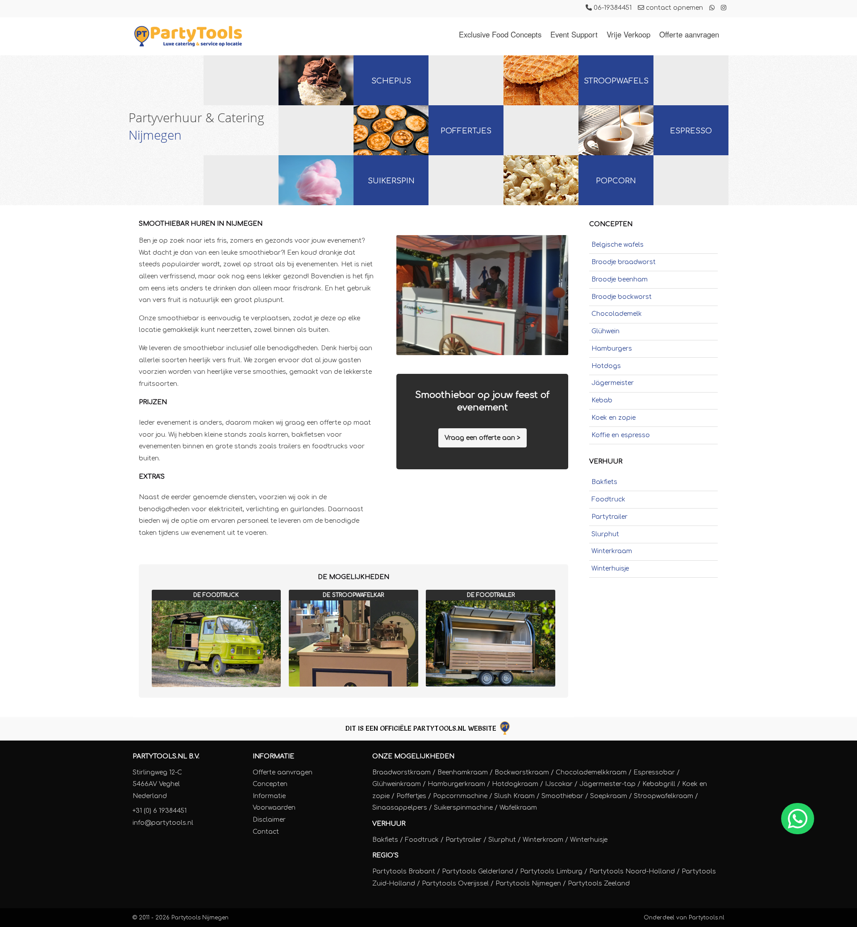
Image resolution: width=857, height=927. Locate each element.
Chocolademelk (616, 313)
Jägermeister (612, 383)
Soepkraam (608, 796)
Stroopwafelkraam (663, 796)
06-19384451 (612, 7)
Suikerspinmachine (463, 807)
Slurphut (605, 534)
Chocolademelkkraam (591, 772)
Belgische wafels (617, 244)
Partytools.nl (706, 918)
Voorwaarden (274, 807)
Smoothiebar (562, 796)
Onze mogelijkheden (413, 756)
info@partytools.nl (163, 822)
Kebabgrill (658, 784)
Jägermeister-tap (607, 784)
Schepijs (391, 81)
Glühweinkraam (396, 784)
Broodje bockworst (621, 297)
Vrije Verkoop (628, 34)
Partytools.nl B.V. (166, 756)
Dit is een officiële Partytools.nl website (421, 728)
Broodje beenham (619, 279)
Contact (266, 831)
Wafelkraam (518, 807)
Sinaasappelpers (399, 807)
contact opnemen (673, 7)
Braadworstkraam (401, 772)
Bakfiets (604, 482)
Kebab (601, 400)
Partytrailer (609, 516)
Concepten (270, 784)
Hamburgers (611, 348)
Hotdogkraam (515, 784)
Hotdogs (606, 366)
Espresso (691, 131)
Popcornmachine (460, 796)
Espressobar (654, 772)
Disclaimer (269, 819)
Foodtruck (608, 499)
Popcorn (616, 181)
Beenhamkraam (462, 772)
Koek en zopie (613, 417)
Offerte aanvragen (689, 34)
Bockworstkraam (522, 772)
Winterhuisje (610, 568)
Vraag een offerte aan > (482, 438)
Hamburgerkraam (456, 784)
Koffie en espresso (620, 435)
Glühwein (605, 331)
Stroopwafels (616, 81)
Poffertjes (466, 131)
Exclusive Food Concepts (500, 34)
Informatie (273, 756)
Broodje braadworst (623, 262)
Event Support (574, 34)
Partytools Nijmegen (200, 918)
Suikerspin (391, 181)
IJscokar (559, 784)
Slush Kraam (514, 796)
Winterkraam (611, 551)
